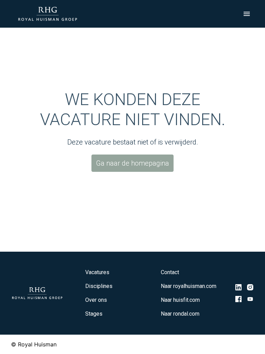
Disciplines (98, 286)
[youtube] (250, 299)
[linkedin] (238, 287)
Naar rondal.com (180, 313)
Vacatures (97, 272)
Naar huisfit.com (180, 300)
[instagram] (250, 287)
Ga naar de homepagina (132, 163)
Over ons (96, 300)
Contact (170, 272)
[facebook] (238, 299)
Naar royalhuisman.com (188, 286)
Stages (93, 313)
